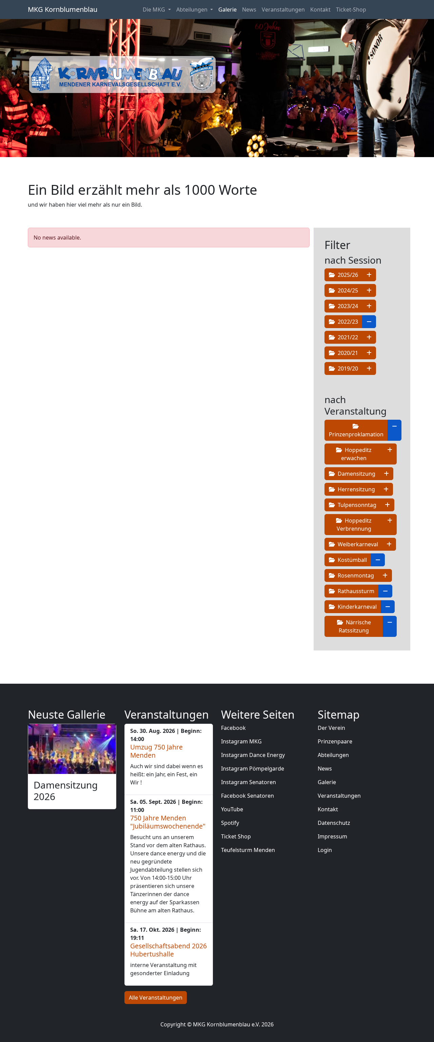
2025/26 (347, 275)
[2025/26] (369, 274)
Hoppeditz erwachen (356, 454)
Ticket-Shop (351, 9)
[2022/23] (369, 321)
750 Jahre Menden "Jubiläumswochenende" (167, 822)
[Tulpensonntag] (387, 504)
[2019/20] (369, 368)
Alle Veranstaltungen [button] (155, 997)
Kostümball (351, 560)
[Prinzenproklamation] (394, 430)
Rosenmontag (355, 575)
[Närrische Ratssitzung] (390, 626)
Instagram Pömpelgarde (252, 768)
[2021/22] (369, 337)
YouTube (232, 809)
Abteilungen (333, 755)
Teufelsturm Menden (248, 850)
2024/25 (347, 290)
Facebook (233, 728)
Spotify (230, 823)
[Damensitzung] (386, 473)
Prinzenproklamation (356, 434)
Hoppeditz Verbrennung (354, 524)
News (249, 9)
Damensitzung (355, 473)
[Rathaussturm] (385, 591)
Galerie (227, 9)
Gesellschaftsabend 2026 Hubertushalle (168, 950)
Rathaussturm (355, 591)
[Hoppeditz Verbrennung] (390, 524)
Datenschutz (334, 823)
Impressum (332, 836)
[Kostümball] (378, 559)
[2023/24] (369, 306)
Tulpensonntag (356, 505)
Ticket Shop (236, 836)
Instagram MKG (241, 741)
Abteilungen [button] (192, 9)
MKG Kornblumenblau (62, 9)
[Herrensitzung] (386, 489)
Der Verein (331, 728)
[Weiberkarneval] (389, 544)
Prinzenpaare (335, 741)
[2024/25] (369, 290)
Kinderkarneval (356, 606)
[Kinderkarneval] (388, 606)
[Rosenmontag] (385, 575)
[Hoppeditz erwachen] (390, 454)
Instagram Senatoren (248, 782)
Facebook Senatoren (247, 795)
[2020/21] (369, 352)
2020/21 (347, 353)
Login (325, 850)
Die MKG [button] (154, 9)
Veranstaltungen (283, 9)
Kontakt (320, 9)
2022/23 (347, 321)
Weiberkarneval (357, 544)
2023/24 (347, 306)
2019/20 (347, 368)
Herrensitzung (355, 489)
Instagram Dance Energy (253, 755)
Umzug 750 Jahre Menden (156, 751)
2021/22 (347, 337)
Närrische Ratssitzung (355, 626)
